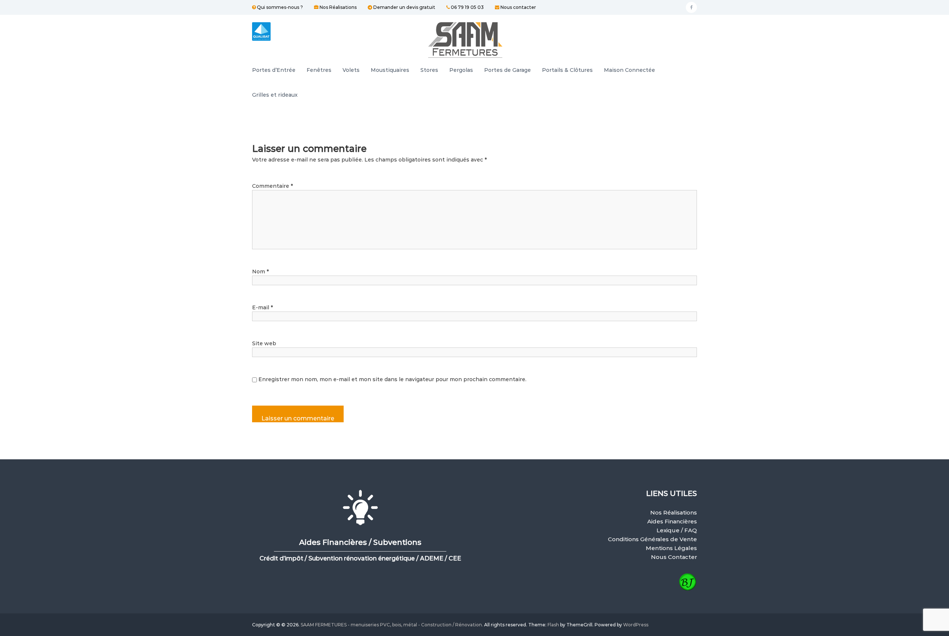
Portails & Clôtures (567, 70)
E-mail (262, 307)
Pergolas (461, 70)
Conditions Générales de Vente (652, 539)
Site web (264, 343)
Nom (260, 271)
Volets (351, 70)
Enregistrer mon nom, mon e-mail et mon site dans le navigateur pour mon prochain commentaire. (392, 379)
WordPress (635, 624)
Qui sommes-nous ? (279, 7)
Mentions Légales (671, 548)
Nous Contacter (674, 556)
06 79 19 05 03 (467, 7)
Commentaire (272, 186)
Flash (553, 624)
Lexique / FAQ (677, 530)
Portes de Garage (507, 70)
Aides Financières (672, 521)
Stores (429, 70)
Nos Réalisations (337, 7)
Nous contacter (517, 7)
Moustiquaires (390, 70)
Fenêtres (319, 70)
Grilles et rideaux (275, 94)
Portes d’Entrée (273, 70)
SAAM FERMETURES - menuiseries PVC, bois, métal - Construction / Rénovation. (392, 624)
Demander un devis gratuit (403, 7)
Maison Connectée (629, 70)
